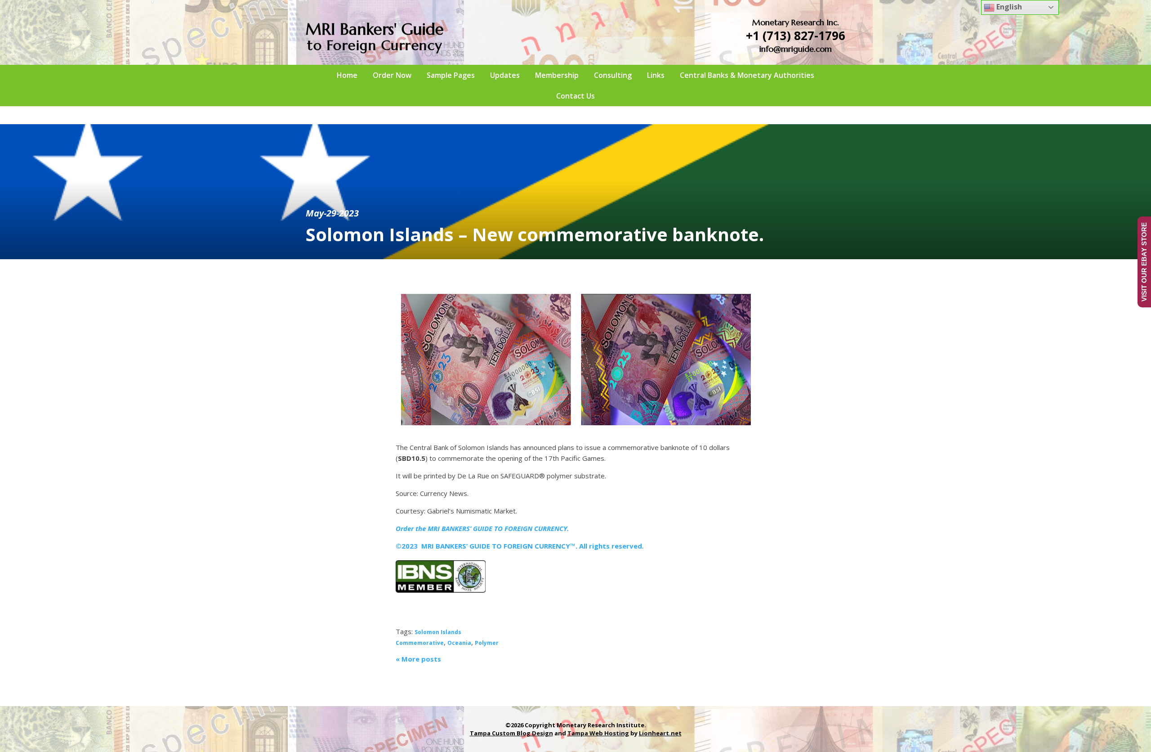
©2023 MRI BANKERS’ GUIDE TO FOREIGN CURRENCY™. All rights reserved (519, 545)
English (1008, 7)
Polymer (487, 643)
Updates (505, 75)
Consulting (613, 75)
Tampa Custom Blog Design (511, 733)
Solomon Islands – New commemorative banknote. (535, 234)
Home (347, 75)
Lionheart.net (660, 733)
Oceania (459, 643)
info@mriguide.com (795, 49)
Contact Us (575, 96)
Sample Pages (451, 75)
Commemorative (420, 643)
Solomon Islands (438, 632)
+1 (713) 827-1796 (795, 35)
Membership (557, 75)
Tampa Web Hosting (598, 733)
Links (656, 75)
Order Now (392, 75)
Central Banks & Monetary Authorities (747, 75)
